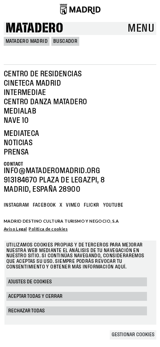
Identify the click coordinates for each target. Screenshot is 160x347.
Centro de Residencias (42, 74)
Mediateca (21, 133)
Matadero (34, 28)
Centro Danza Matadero (45, 102)
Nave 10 (16, 120)
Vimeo (73, 205)
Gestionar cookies (133, 334)
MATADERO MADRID (27, 41)
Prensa (16, 152)
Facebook (44, 205)
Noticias (18, 143)
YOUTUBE (113, 205)
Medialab (20, 111)
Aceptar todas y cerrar (35, 296)
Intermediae (25, 92)
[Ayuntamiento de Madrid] (80, 9)
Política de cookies (48, 229)
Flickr (91, 205)
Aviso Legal (15, 229)
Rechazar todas (26, 310)
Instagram (16, 205)
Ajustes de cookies (30, 281)
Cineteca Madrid (32, 83)
